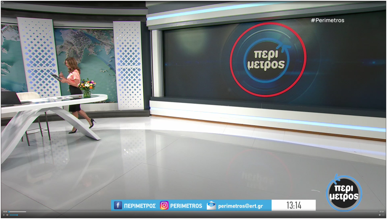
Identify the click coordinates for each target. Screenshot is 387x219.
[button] (2, 2)
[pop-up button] (379, 215)
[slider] (193, 212)
